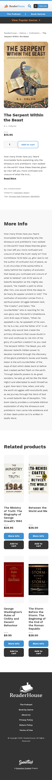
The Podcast (14, 14)
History (22, 33)
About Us (26, 715)
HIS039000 (35, 196)
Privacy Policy (26, 720)
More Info (13, 536)
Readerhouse (10, 33)
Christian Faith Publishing (19, 196)
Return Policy (26, 725)
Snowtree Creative (23, 768)
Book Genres (38, 14)
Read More (10, 178)
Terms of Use (26, 730)
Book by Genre (26, 710)
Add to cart (28, 144)
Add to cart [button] (14, 544)
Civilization (34, 33)
